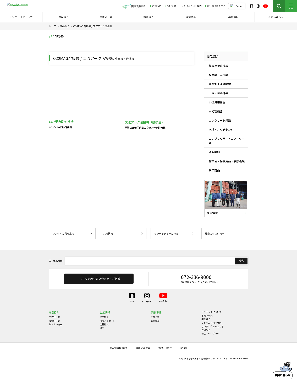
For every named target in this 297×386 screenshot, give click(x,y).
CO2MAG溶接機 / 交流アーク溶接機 (92, 26)
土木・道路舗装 (218, 93)
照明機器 (214, 152)
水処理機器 (216, 111)
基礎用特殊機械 (218, 66)
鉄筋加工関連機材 (220, 84)
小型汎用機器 (217, 102)
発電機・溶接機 (218, 75)
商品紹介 (64, 26)
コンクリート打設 (220, 120)
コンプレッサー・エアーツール (226, 141)
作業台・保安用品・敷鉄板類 (227, 161)
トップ (52, 26)
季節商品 (214, 170)
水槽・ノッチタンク (221, 129)
